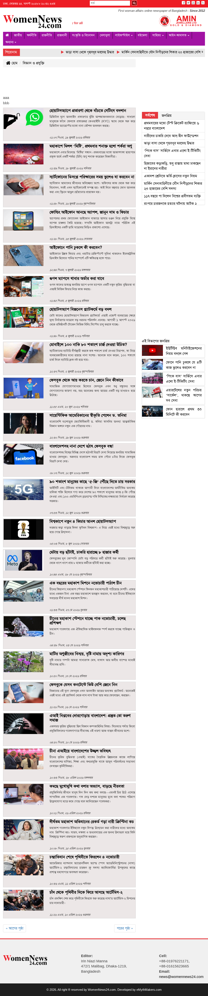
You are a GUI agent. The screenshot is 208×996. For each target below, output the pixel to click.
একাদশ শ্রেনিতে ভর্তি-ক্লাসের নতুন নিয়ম (170, 176)
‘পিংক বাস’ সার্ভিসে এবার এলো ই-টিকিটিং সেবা (184, 379)
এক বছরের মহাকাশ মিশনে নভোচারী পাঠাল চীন (86, 583)
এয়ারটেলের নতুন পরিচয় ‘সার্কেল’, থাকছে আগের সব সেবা (184, 395)
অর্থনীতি (32, 35)
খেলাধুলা (105, 35)
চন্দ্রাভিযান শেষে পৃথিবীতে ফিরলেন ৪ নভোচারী (84, 857)
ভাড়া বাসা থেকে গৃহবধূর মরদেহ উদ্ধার (169, 143)
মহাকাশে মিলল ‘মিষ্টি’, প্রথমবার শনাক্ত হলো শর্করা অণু (91, 146)
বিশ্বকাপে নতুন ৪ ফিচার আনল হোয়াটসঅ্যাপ (83, 521)
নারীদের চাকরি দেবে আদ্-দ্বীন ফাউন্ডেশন (171, 135)
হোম (14, 63)
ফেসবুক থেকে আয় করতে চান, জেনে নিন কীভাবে (86, 380)
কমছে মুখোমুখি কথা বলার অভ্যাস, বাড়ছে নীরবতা (87, 786)
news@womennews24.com (181, 977)
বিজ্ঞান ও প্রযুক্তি (33, 63)
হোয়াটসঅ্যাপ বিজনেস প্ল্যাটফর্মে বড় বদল (81, 309)
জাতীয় (18, 35)
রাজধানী (62, 35)
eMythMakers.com (149, 989)
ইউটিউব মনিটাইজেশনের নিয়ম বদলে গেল (184, 351)
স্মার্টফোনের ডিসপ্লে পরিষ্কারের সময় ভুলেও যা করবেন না (92, 176)
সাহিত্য (157, 35)
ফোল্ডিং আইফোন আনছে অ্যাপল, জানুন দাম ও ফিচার (89, 212)
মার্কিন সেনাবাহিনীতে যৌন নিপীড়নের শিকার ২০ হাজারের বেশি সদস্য (173, 186)
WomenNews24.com (102, 989)
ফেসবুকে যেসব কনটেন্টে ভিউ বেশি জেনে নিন (83, 684)
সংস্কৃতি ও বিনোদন (83, 35)
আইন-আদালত (178, 35)
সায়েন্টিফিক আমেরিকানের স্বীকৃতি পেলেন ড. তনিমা (88, 415)
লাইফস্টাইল (123, 35)
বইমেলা (142, 35)
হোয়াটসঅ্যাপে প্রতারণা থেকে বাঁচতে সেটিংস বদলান (88, 110)
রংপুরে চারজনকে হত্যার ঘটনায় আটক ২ (171, 203)
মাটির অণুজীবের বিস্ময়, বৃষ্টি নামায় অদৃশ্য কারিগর (87, 653)
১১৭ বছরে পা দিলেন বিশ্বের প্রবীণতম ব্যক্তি (172, 196)
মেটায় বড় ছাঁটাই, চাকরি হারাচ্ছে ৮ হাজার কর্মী (84, 552)
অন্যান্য (9, 42)
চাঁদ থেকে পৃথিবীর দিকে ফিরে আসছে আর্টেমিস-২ (86, 892)
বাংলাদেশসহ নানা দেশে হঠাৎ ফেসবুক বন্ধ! (81, 446)
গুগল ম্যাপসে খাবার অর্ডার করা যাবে (77, 278)
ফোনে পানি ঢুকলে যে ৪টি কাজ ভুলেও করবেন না (184, 365)
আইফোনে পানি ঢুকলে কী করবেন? (76, 247)
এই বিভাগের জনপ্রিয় (156, 341)
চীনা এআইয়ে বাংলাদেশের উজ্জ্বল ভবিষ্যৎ (80, 750)
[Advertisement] (77, 84)
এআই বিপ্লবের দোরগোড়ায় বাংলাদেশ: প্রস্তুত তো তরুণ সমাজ (90, 718)
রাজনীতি (47, 35)
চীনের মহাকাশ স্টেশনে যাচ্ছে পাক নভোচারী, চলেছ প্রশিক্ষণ (88, 621)
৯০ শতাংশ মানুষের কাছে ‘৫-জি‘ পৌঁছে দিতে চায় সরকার (92, 481)
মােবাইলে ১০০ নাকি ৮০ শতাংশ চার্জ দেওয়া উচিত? (88, 344)
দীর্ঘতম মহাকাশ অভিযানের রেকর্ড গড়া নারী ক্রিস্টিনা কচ (92, 821)
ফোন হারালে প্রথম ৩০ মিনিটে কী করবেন (184, 412)
